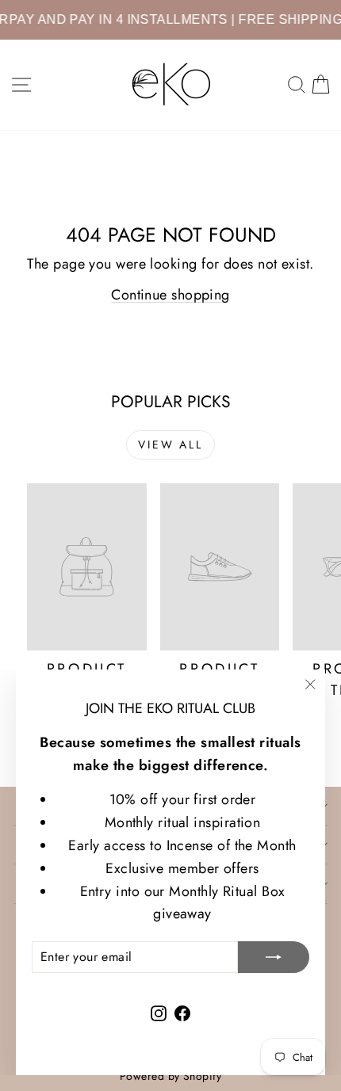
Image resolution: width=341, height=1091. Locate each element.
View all (170, 444)
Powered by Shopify (170, 1076)
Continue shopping (170, 294)
